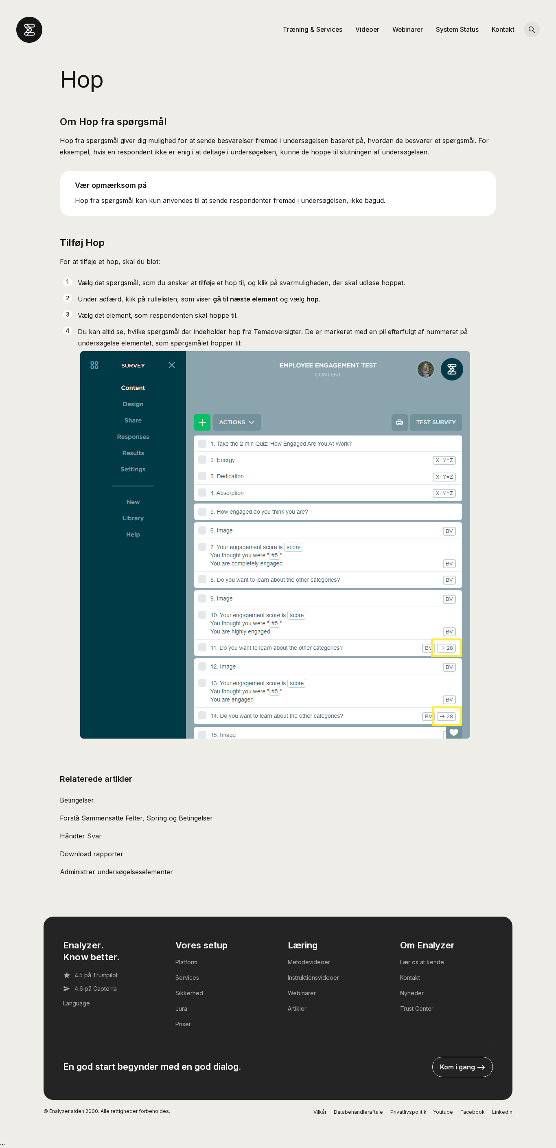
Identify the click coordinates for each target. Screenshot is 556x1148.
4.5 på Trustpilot (96, 975)
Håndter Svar (81, 836)
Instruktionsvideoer (313, 977)
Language (76, 1003)
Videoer (367, 29)
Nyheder (412, 993)
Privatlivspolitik (408, 1112)
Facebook (472, 1112)
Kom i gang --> (462, 1067)
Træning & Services (312, 29)
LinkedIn (502, 1112)
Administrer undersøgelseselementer (116, 872)
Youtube (443, 1112)
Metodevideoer (309, 962)
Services (187, 977)
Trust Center (416, 1008)
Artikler (297, 1008)
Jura (181, 1008)
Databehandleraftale (358, 1112)
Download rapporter (91, 854)
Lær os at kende (422, 962)
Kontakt (503, 29)
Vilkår (319, 1112)
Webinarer (407, 29)
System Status (457, 29)
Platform (186, 962)
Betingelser (77, 800)
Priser (183, 1023)
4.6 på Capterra (95, 988)
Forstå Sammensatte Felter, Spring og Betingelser (136, 818)
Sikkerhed (189, 993)
